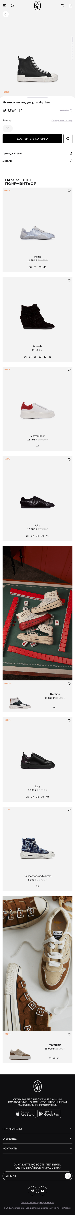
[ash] (37, 5)
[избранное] (62, 5)
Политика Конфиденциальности (37, 1202)
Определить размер (62, 120)
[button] (72, 39)
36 (7, 128)
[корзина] (70, 5)
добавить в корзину (32, 138)
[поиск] (12, 5)
